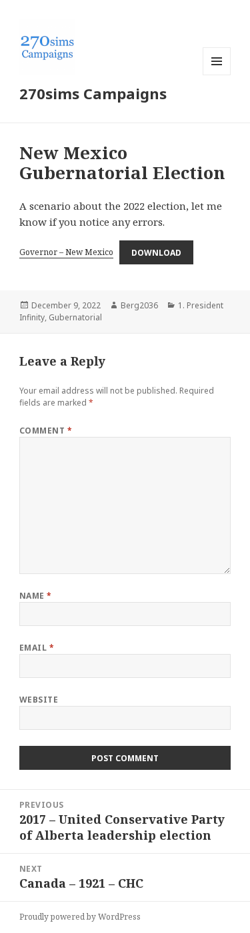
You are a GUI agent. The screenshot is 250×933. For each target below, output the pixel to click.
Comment (45, 430)
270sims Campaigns (93, 93)
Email (36, 647)
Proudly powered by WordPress (80, 916)
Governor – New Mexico (66, 252)
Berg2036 (139, 305)
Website (38, 699)
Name (35, 595)
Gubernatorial (75, 317)
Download (156, 252)
